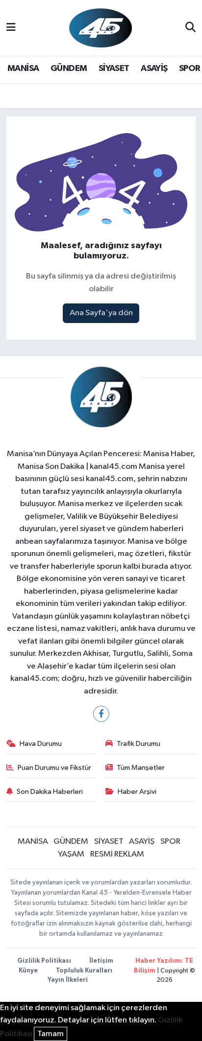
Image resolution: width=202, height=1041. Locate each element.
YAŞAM (71, 854)
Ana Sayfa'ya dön (101, 313)
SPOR (190, 68)
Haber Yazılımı (158, 961)
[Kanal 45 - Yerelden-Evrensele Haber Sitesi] (100, 28)
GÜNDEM (68, 68)
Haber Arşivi (137, 791)
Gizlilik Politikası (44, 961)
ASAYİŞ (154, 68)
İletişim (101, 961)
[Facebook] (101, 714)
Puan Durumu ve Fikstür (54, 767)
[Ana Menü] (11, 27)
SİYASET (114, 68)
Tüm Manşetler (141, 767)
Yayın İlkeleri (68, 980)
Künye (28, 971)
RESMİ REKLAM (117, 854)
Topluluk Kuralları (84, 971)
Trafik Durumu (138, 743)
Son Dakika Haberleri (50, 791)
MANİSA (23, 68)
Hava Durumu (41, 743)
